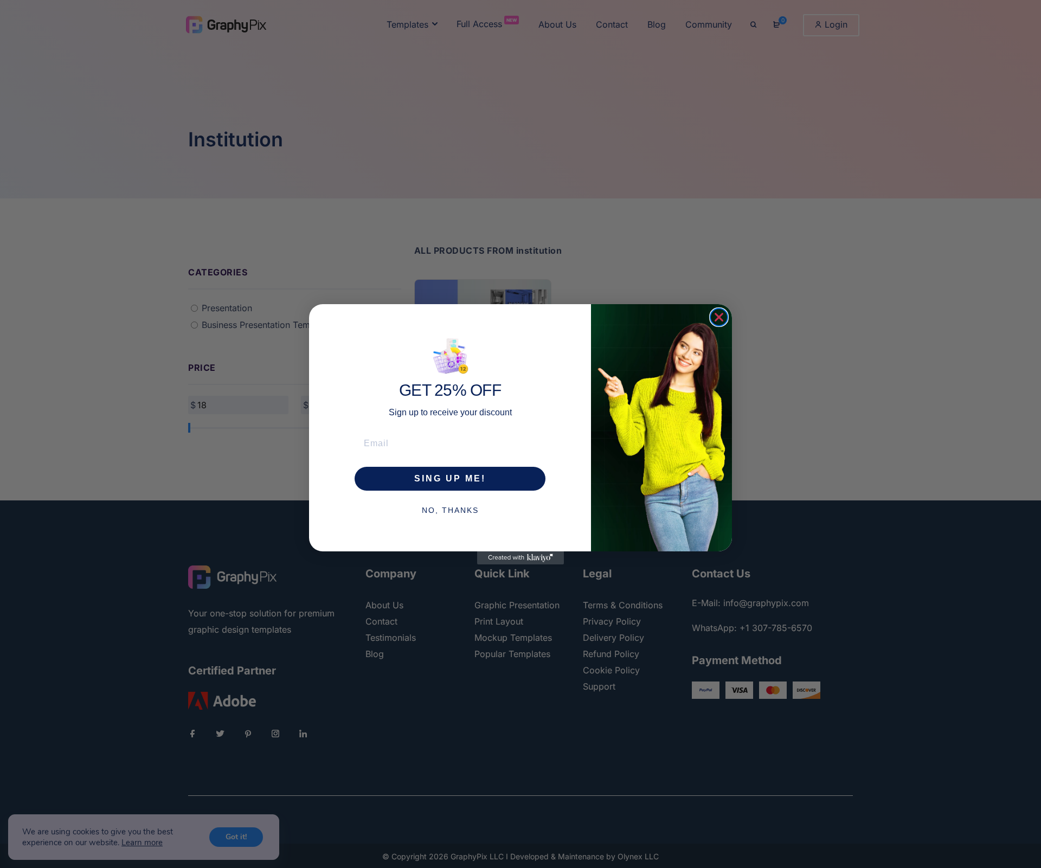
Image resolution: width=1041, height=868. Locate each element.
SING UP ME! (450, 478)
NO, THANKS (450, 509)
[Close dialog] (719, 317)
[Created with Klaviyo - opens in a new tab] (520, 557)
